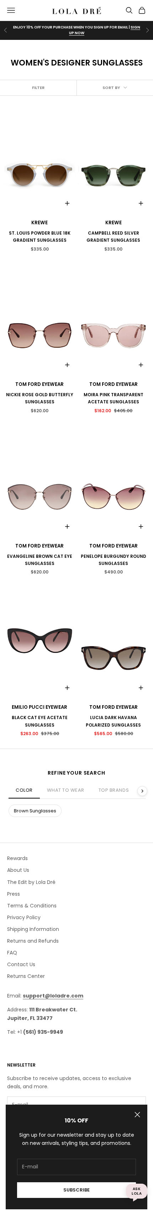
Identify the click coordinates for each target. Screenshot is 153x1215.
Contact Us (21, 964)
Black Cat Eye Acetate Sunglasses (40, 721)
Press (13, 893)
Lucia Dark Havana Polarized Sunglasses (113, 721)
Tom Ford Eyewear (39, 384)
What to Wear (65, 790)
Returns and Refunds (33, 940)
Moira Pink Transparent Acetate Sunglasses (113, 398)
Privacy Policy (24, 917)
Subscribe (76, 1190)
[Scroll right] (142, 791)
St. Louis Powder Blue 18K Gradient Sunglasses (39, 236)
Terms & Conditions (32, 905)
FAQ (12, 952)
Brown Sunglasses (35, 810)
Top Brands (114, 790)
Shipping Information (33, 929)
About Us (18, 870)
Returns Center (26, 976)
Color (24, 790)
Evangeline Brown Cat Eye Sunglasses (39, 559)
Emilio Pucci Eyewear (39, 707)
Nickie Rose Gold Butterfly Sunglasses (39, 398)
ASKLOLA (137, 1191)
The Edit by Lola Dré (31, 882)
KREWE (39, 222)
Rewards (17, 858)
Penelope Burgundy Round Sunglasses (113, 559)
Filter (38, 87)
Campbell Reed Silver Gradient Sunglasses (113, 236)
